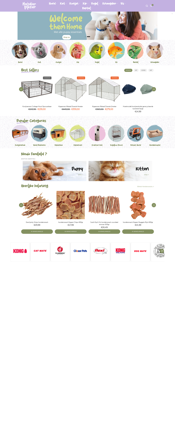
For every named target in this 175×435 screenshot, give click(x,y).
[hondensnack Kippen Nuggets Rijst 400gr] (138, 205)
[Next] (162, 251)
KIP (136, 70)
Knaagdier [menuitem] (109, 3)
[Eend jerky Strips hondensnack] (37, 205)
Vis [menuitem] (122, 3)
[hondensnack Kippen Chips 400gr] (71, 205)
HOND (143, 70)
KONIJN (128, 70)
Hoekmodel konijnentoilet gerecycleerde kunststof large (138, 107)
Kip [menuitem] (85, 3)
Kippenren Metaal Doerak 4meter (70, 106)
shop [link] (146, 174)
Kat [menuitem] (62, 3)
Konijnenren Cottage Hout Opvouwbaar (37, 106)
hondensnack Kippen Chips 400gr (70, 222)
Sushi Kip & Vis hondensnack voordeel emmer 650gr (104, 223)
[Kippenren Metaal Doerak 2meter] (104, 89)
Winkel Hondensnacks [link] (145, 186)
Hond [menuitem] (52, 3)
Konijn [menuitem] (73, 3)
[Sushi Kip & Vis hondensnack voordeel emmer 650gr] (104, 205)
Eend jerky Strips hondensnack (37, 222)
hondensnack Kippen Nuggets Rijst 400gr (138, 222)
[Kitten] (120, 171)
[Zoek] (147, 6)
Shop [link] (80, 174)
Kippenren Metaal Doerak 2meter (104, 106)
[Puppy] (54, 171)
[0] (150, 6)
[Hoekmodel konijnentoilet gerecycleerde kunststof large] (138, 89)
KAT (151, 70)
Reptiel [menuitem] (86, 8)
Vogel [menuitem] (94, 3)
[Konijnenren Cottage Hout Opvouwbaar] (37, 89)
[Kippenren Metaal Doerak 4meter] (71, 89)
